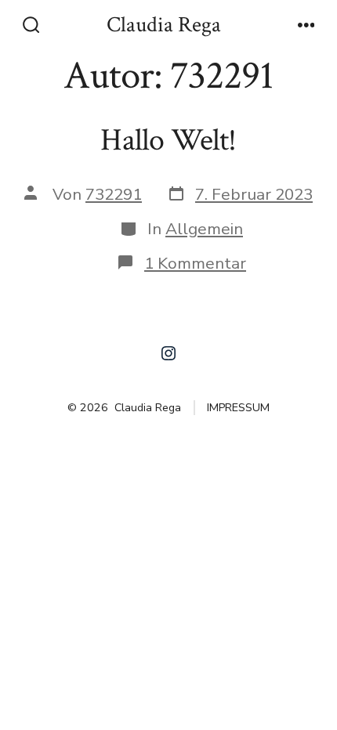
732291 (113, 194)
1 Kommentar (195, 263)
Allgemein (204, 229)
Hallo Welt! (168, 140)
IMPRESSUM (238, 407)
